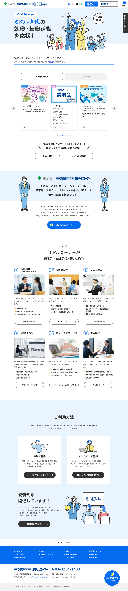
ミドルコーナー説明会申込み (91, 4)
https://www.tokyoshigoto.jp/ (38, 577)
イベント (42, 558)
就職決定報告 (93, 554)
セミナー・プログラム (46, 554)
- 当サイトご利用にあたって (35, 586)
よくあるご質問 (69, 558)
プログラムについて (98, 322)
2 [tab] (60, 135)
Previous (13, 108)
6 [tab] (70, 135)
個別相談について (29, 322)
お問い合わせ (93, 558)
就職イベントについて (29, 385)
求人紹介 (67, 551)
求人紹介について (99, 385)
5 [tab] (67, 135)
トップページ (18, 551)
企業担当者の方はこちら (125, 23)
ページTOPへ (65, 543)
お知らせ (86, 76)
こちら (51, 62)
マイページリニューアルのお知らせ (45, 58)
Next (114, 108)
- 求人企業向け (67, 586)
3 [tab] (62, 135)
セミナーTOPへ (48, 156)
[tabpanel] (34, 108)
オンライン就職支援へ (79, 156)
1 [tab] (57, 135)
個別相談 (42, 551)
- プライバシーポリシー (20, 586)
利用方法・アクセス (39, 474)
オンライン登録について (88, 474)
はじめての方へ (19, 554)
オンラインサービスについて (64, 385)
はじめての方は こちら (112, 578)
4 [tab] (65, 135)
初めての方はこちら (64, 225)
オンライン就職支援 (70, 554)
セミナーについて (64, 322)
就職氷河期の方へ (19, 558)
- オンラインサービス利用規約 (53, 586)
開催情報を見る (34, 523)
